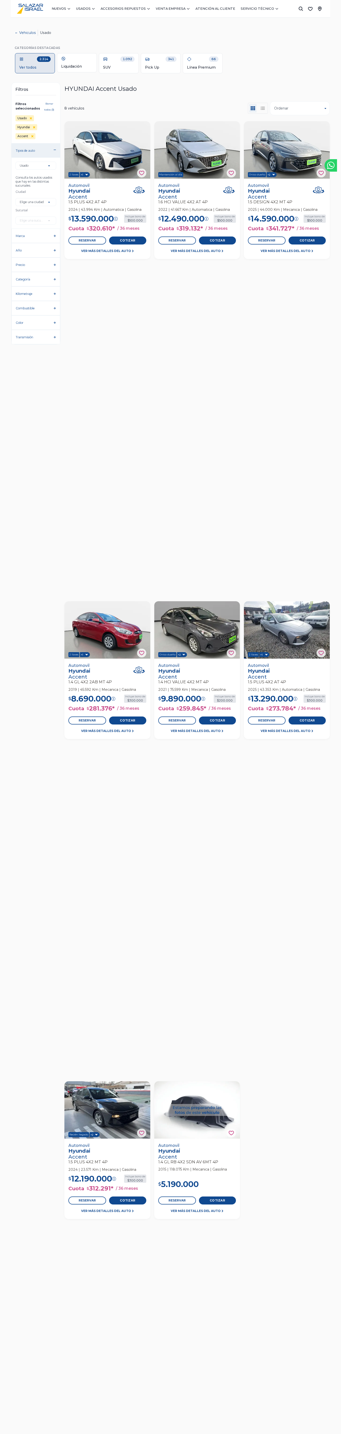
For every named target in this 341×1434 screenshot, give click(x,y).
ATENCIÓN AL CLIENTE (215, 8)
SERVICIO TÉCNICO (257, 8)
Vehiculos (27, 32)
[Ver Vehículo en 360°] (139, 190)
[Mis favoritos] (310, 8)
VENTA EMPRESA (170, 8)
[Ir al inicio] (30, 9)
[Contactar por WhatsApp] (331, 165)
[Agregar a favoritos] (141, 173)
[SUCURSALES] (319, 8)
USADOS (83, 8)
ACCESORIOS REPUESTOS (123, 8)
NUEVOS (59, 8)
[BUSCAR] (300, 8)
